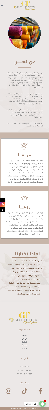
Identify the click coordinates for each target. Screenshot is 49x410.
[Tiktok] (24, 391)
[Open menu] (2, 5)
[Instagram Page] (2, 204)
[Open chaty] (42, 404)
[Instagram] (9, 391)
